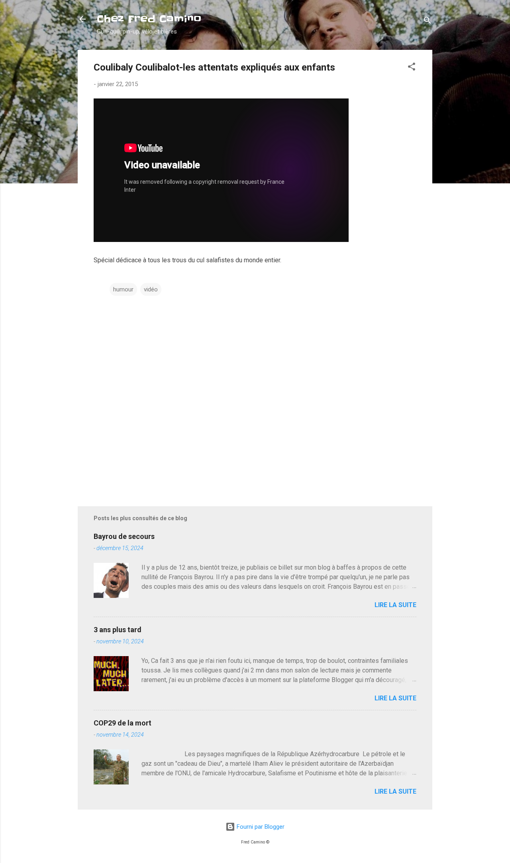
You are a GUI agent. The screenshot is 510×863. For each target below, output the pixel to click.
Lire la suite (395, 605)
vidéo (151, 289)
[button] (411, 68)
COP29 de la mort (122, 723)
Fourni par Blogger (259, 826)
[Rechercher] (427, 22)
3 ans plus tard (117, 629)
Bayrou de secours (124, 536)
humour (123, 289)
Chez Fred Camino (149, 19)
